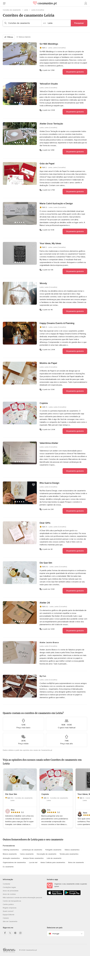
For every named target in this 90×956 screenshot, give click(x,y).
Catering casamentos (11, 850)
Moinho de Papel (48, 363)
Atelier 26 (45, 602)
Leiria (26, 10)
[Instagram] (20, 933)
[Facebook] (5, 933)
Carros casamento (27, 854)
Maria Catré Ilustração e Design (56, 203)
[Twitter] (10, 933)
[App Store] (55, 895)
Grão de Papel (47, 163)
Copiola (44, 403)
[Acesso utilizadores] (85, 3)
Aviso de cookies (9, 894)
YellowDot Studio (49, 83)
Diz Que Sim (46, 562)
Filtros (10, 37)
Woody (43, 283)
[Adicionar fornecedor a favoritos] (33, 45)
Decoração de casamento (46, 854)
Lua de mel (33, 862)
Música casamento (10, 854)
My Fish (43, 676)
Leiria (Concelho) (37, 10)
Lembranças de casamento (32, 850)
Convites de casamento (12, 10)
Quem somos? (8, 911)
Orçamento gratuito (75, 72)
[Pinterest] (15, 933)
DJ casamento (8, 867)
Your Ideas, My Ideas (50, 243)
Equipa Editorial (8, 915)
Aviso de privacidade (10, 891)
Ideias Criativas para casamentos (53, 862)
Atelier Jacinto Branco (49, 642)
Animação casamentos (11, 858)
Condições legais (9, 887)
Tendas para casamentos (69, 854)
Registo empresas (9, 908)
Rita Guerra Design (49, 483)
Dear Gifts (45, 522)
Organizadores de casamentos (14, 862)
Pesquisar (79, 23)
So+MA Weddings (49, 43)
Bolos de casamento (76, 862)
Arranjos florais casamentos (33, 858)
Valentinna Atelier (49, 443)
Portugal (55, 934)
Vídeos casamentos (72, 850)
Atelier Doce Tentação (51, 123)
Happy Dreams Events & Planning (57, 323)
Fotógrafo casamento (53, 850)
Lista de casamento (54, 858)
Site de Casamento (10, 921)
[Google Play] (72, 895)
